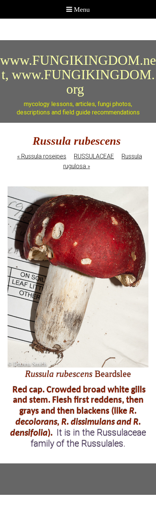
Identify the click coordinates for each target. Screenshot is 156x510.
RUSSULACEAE (94, 156)
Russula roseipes (41, 156)
